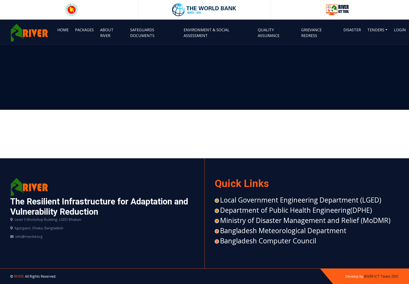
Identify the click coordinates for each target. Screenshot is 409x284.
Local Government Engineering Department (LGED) (300, 199)
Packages (84, 29)
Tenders (375, 29)
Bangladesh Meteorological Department (283, 230)
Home (63, 29)
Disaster (352, 29)
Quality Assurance (268, 32)
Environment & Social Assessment (206, 32)
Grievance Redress (311, 32)
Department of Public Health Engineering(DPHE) (296, 210)
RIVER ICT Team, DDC (381, 276)
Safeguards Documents (142, 32)
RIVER (18, 276)
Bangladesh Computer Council (268, 240)
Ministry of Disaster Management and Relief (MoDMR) (305, 220)
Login (400, 29)
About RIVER (107, 32)
